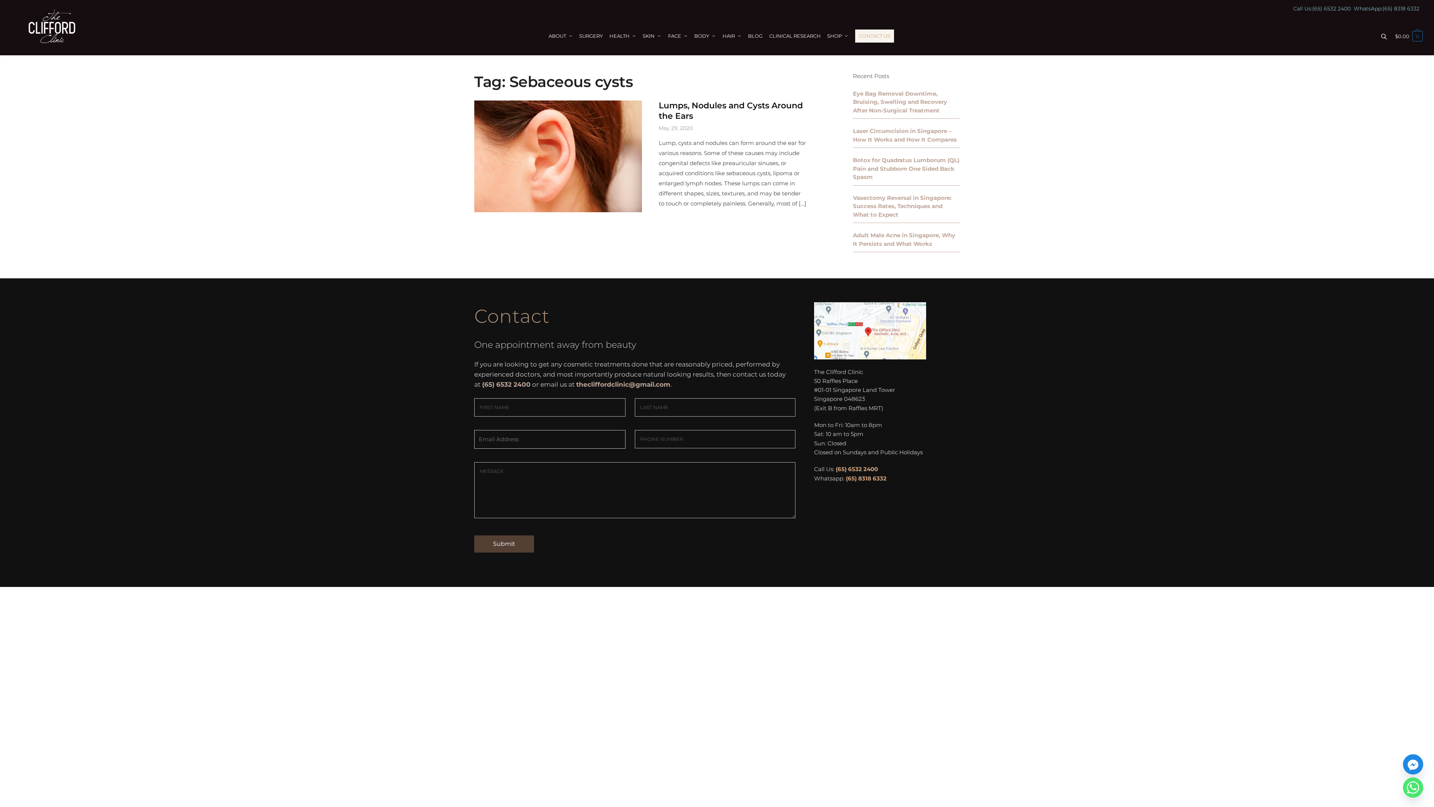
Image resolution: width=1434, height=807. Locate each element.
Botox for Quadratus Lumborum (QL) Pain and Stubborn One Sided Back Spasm (906, 168)
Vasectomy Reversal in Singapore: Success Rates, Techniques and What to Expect (902, 206)
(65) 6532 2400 (1331, 8)
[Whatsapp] (1413, 787)
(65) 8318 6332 (1400, 8)
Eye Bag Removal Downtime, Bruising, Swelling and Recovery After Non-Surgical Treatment (900, 102)
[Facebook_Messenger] (1413, 764)
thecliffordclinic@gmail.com (623, 384)
